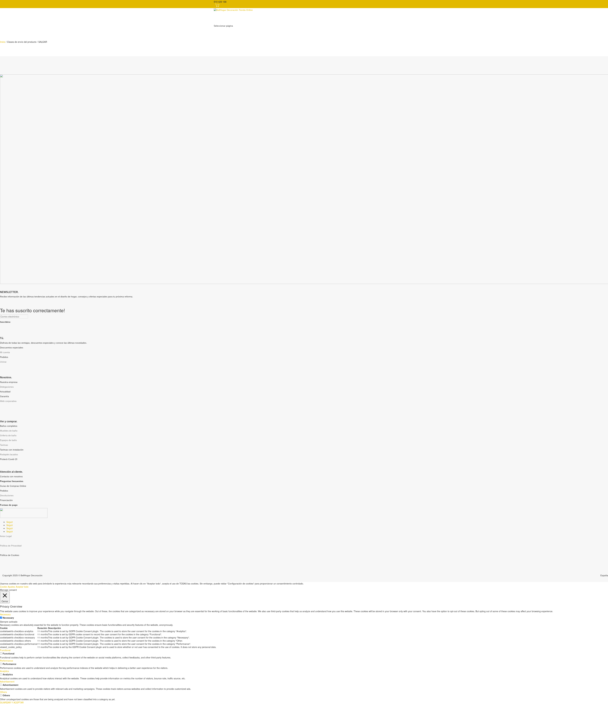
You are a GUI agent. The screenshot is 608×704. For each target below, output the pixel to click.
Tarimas (4, 445)
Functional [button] (5, 650)
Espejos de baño (8, 440)
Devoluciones (6, 495)
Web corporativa (8, 401)
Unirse (3, 362)
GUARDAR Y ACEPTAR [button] (12, 702)
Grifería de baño (8, 435)
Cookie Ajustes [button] (7, 586)
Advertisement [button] (7, 681)
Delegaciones (7, 387)
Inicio (2, 41)
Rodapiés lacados (9, 454)
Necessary (8, 617)
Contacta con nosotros (11, 476)
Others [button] (3, 692)
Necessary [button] (5, 614)
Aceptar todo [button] (22, 586)
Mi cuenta (5, 352)
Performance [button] (6, 660)
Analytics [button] (4, 671)
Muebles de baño (8, 430)
